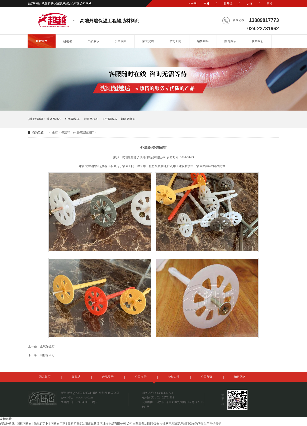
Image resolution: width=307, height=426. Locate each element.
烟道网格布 (128, 119)
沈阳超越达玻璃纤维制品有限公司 (144, 157)
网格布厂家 (58, 423)
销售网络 (203, 41)
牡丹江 (228, 3)
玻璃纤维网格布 (184, 423)
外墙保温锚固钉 (83, 132)
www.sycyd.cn (84, 397)
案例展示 (230, 41)
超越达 (67, 41)
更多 (270, 3)
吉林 (206, 3)
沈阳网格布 (151, 423)
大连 (249, 3)
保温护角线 (7, 423)
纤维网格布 (72, 119)
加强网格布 (109, 119)
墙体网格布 (54, 119)
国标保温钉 (47, 355)
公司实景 (121, 41)
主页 (55, 132)
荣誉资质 (148, 41)
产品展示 (93, 41)
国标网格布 (24, 423)
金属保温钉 (47, 346)
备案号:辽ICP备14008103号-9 (79, 402)
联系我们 (257, 41)
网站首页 (41, 41)
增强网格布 (91, 119)
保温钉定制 (41, 423)
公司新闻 (175, 41)
